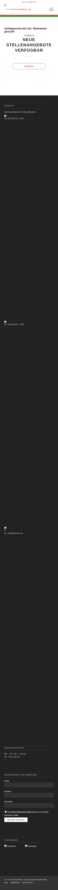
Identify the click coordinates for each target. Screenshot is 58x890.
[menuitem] (50, 9)
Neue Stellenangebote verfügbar (29, 44)
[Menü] (50, 9)
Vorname (7, 791)
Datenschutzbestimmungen (21, 812)
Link (16, 815)
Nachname (8, 802)
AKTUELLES (29, 35)
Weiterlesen (29, 66)
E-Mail (7, 781)
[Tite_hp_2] (24, 9)
